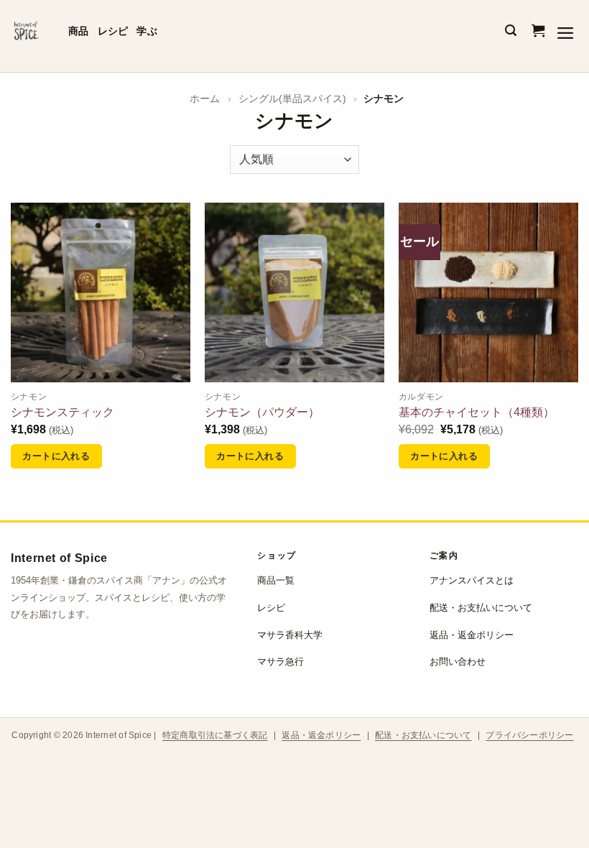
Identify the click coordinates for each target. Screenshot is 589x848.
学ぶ (146, 31)
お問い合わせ (458, 661)
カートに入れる (56, 456)
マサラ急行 (280, 661)
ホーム (205, 98)
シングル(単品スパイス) (292, 98)
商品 (78, 31)
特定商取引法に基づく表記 (215, 735)
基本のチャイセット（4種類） (477, 411)
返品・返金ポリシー (472, 635)
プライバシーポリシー (529, 735)
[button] (511, 31)
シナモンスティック (62, 411)
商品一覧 (275, 580)
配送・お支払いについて (481, 607)
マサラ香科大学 (290, 635)
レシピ (113, 31)
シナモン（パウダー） (262, 411)
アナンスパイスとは (472, 580)
